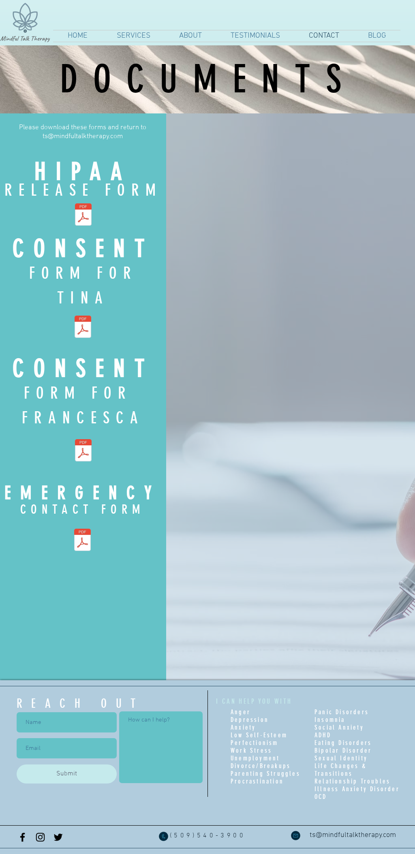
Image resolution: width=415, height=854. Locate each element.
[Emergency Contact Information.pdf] (82, 541)
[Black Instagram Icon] (40, 837)
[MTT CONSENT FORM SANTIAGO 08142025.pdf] (83, 327)
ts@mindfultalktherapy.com (83, 136)
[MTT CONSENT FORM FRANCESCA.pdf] (83, 451)
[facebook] (22, 837)
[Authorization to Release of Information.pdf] (83, 215)
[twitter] (58, 837)
